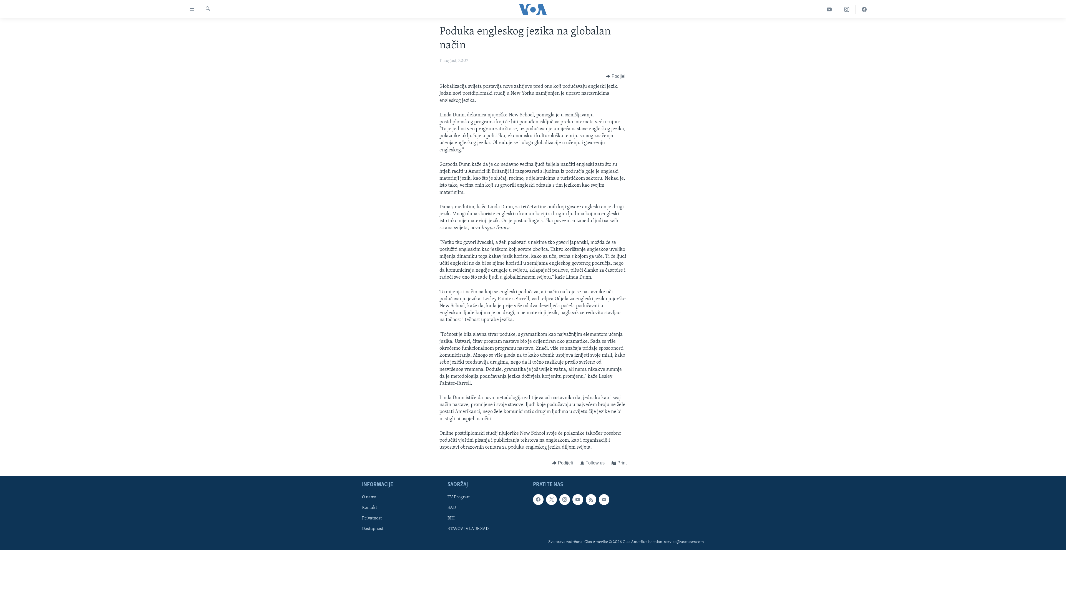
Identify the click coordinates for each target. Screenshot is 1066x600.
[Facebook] (864, 9)
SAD (451, 508)
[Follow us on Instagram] (564, 499)
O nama (369, 497)
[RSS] (591, 499)
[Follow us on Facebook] (538, 499)
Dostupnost (372, 529)
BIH (451, 518)
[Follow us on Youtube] (577, 499)
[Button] (616, 76)
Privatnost (372, 518)
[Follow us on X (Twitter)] (551, 499)
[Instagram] (847, 9)
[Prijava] (604, 499)
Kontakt (369, 508)
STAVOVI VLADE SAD (468, 529)
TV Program (459, 497)
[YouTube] (829, 9)
